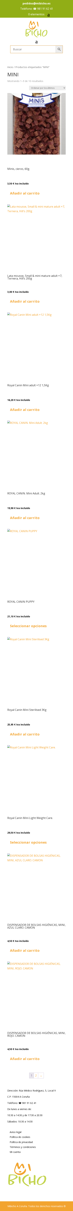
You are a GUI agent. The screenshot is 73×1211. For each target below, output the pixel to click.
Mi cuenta (15, 1152)
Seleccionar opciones (28, 626)
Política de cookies (20, 1137)
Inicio (10, 67)
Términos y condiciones (23, 1147)
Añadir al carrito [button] (25, 193)
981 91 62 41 (45, 9)
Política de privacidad (21, 1142)
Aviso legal (15, 1132)
